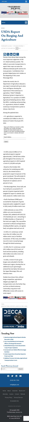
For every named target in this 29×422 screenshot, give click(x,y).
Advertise (5, 394)
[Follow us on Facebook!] (8, 376)
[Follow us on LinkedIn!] (16, 376)
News (3, 28)
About (9, 390)
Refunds (23, 394)
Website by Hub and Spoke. (14, 406)
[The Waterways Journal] (14, 8)
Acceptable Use (14, 401)
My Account (22, 390)
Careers (11, 394)
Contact (17, 394)
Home (4, 390)
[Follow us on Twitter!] (12, 376)
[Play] (17, 48)
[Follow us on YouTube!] (20, 376)
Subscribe (14, 390)
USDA (25, 306)
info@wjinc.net (14, 385)
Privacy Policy (8, 397)
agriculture (20, 306)
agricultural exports (8, 306)
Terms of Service (18, 397)
